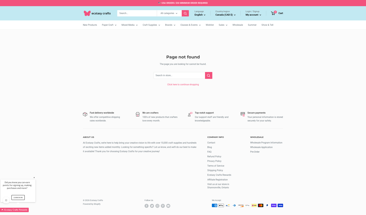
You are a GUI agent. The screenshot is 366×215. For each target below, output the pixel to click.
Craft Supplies (150, 25)
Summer (252, 25)
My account (252, 14)
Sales (221, 25)
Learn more (18, 197)
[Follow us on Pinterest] (163, 206)
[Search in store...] (208, 75)
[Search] (185, 13)
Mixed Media (128, 25)
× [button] (34, 177)
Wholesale (237, 25)
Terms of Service (215, 165)
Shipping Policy (215, 170)
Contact (211, 142)
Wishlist (210, 25)
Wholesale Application (261, 147)
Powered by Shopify (92, 204)
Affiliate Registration (217, 179)
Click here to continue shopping (183, 84)
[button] (21, 210)
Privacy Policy (214, 161)
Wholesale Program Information (266, 142)
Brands (168, 25)
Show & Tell (267, 25)
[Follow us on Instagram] (157, 206)
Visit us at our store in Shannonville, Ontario (218, 186)
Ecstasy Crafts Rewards (219, 175)
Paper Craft (107, 25)
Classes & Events (189, 25)
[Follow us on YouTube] (168, 206)
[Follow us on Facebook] (147, 206)
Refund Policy (214, 156)
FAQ (209, 151)
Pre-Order (254, 151)
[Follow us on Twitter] (152, 206)
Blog (209, 147)
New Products (90, 25)
